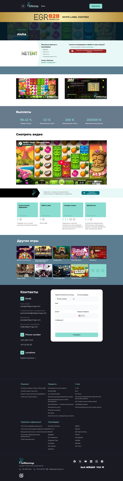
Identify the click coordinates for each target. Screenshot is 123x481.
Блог (76, 391)
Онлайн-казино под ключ (29, 391)
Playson (77, 429)
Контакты (96, 6)
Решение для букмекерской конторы (60, 397)
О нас (77, 388)
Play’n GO (51, 429)
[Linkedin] (91, 461)
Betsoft (50, 432)
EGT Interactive (53, 437)
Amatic (77, 434)
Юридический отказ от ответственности (34, 432)
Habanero (51, 449)
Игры (19, 29)
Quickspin (51, 443)
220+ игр (45, 49)
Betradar (78, 443)
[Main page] (33, 5)
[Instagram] (97, 461)
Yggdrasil (51, 434)
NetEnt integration (48, 62)
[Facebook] (75, 461)
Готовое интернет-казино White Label (33, 388)
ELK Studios (52, 446)
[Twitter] (80, 461)
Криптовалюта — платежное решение (60, 404)
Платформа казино (81, 404)
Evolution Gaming (54, 426)
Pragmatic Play (53, 440)
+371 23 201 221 (26, 345)
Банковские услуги (54, 407)
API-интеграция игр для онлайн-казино (88, 407)
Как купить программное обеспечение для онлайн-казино (88, 397)
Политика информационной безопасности (30, 435)
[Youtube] (86, 461)
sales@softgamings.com (30, 306)
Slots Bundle (52, 391)
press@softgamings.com (30, 320)
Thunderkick (79, 437)
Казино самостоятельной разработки (33, 394)
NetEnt (24, 29)
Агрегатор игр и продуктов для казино (61, 416)
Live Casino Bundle (54, 394)
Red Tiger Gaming (81, 432)
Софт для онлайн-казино (29, 397)
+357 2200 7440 (26, 340)
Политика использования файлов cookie (34, 429)
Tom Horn (78, 446)
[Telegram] (102, 461)
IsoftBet (77, 440)
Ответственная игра (27, 439)
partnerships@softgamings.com (33, 313)
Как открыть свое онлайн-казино (86, 401)
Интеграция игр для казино (57, 388)
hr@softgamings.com (29, 327)
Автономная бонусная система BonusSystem (58, 400)
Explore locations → (28, 358)
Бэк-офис (51, 413)
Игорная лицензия (54, 410)
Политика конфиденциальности (31, 426)
